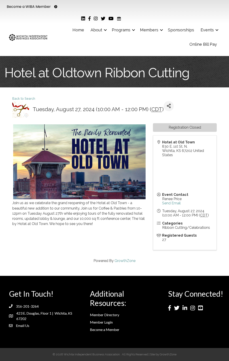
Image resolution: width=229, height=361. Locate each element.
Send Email (171, 203)
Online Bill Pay (203, 44)
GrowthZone (125, 261)
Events (207, 30)
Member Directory (104, 315)
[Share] (169, 106)
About (96, 30)
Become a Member (104, 329)
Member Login (101, 322)
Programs (121, 30)
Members (149, 30)
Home (78, 30)
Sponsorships (181, 30)
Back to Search (23, 98)
